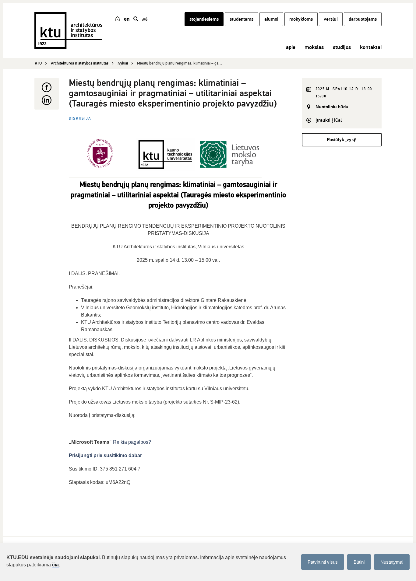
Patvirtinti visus (323, 562)
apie (290, 47)
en (127, 19)
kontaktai (371, 47)
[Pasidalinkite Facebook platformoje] (46, 87)
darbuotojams (363, 19)
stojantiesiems (204, 19)
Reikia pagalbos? (132, 442)
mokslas (314, 47)
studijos (342, 47)
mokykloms (301, 19)
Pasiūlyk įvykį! (341, 140)
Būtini (359, 562)
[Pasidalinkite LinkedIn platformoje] (46, 100)
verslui (331, 19)
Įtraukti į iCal (329, 120)
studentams (241, 19)
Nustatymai (391, 562)
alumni (271, 19)
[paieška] (135, 19)
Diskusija (80, 118)
